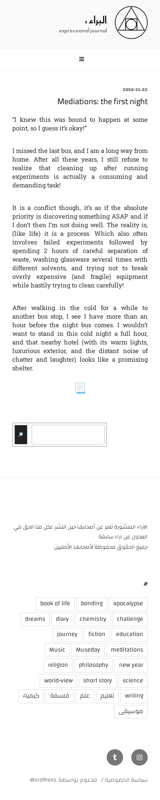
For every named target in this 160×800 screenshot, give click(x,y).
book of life (55, 603)
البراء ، (96, 20)
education (129, 634)
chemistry (93, 619)
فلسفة (59, 695)
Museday (88, 649)
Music (57, 649)
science (133, 680)
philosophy (93, 664)
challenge (130, 619)
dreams (35, 619)
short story (97, 680)
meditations (127, 649)
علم (85, 695)
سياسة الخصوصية (126, 780)
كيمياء (31, 695)
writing (134, 695)
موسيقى (131, 711)
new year (131, 664)
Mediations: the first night (102, 101)
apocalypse (128, 603)
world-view (58, 680)
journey (67, 634)
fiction (96, 634)
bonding (92, 603)
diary (62, 619)
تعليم (107, 695)
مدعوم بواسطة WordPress (63, 780)
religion (58, 664)
